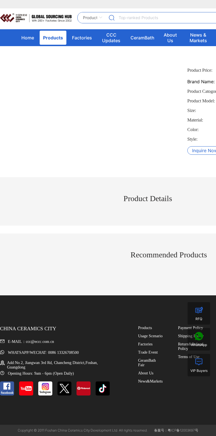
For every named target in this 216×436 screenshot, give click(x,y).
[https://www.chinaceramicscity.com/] (36, 17)
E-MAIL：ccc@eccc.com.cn (30, 342)
